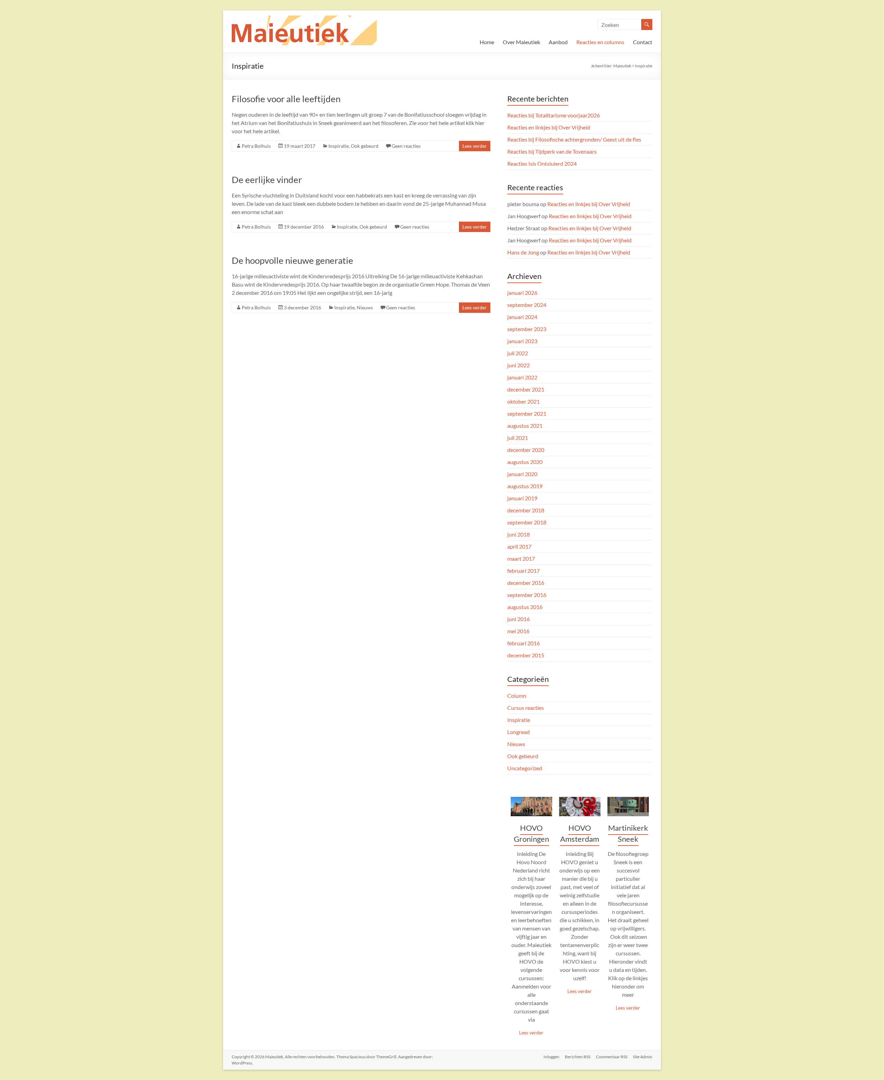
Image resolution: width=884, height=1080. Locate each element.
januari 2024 (522, 317)
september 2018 (526, 522)
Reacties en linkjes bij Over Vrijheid (548, 127)
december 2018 (525, 510)
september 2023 (526, 329)
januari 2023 (522, 341)
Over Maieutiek (521, 42)
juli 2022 (517, 353)
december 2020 (525, 449)
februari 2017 (523, 570)
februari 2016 (523, 643)
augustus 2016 (524, 607)
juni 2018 (518, 534)
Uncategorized (524, 768)
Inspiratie (338, 146)
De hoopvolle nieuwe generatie (292, 260)
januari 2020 (522, 474)
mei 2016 (518, 631)
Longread (518, 732)
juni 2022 (518, 365)
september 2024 (526, 304)
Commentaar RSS (611, 1056)
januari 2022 (522, 377)
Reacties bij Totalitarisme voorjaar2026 (553, 115)
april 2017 (519, 546)
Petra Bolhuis (256, 146)
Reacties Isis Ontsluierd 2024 (542, 163)
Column (516, 695)
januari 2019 (522, 498)
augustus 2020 (524, 462)
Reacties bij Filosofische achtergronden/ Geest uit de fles (574, 139)
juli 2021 (517, 437)
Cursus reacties (525, 707)
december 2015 (525, 655)
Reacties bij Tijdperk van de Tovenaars (552, 151)
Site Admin (642, 1056)
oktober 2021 (523, 401)
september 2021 (526, 413)
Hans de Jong (523, 252)
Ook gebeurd (364, 146)
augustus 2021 (524, 425)
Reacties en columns (600, 42)
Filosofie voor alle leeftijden (286, 98)
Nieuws (365, 307)
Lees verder (474, 146)
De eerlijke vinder (267, 179)
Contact (642, 42)
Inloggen (551, 1056)
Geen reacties (406, 146)
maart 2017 (521, 558)
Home (487, 42)
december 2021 (525, 389)
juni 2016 (518, 619)
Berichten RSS (577, 1056)
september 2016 (526, 594)
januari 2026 (522, 292)
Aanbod (558, 42)
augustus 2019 (524, 486)
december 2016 (525, 582)
